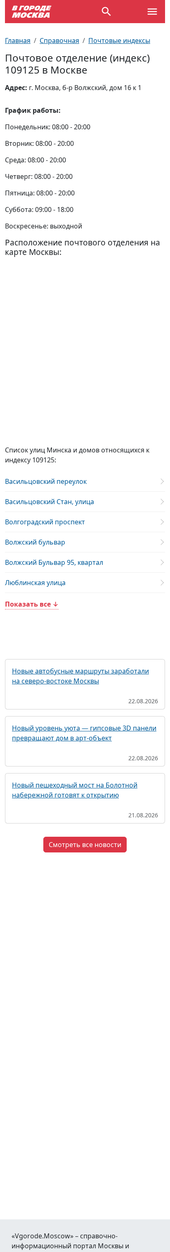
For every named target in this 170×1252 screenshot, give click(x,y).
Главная (18, 40)
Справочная (59, 40)
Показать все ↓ (32, 604)
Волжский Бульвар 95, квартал (54, 562)
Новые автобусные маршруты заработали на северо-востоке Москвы (80, 676)
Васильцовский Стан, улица (49, 501)
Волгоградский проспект (45, 521)
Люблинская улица (35, 582)
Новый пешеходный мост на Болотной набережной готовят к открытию (74, 790)
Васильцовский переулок (46, 481)
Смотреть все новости (85, 844)
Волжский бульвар (35, 542)
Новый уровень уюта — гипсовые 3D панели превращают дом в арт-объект (84, 733)
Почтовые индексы (119, 40)
